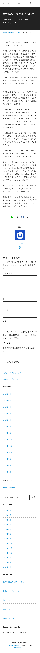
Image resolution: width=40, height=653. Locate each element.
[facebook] (22, 217)
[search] (31, 3)
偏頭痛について (8, 619)
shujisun (20, 243)
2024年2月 (7, 426)
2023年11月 (7, 446)
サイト (5, 321)
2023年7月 (7, 472)
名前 (5, 299)
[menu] (35, 3)
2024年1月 (7, 433)
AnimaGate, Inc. (20, 648)
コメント (7, 273)
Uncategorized (10, 23)
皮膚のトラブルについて (12, 591)
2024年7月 (7, 394)
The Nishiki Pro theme (14, 645)
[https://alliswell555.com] (20, 248)
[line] (12, 217)
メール (6, 310)
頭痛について (8, 609)
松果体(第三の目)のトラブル (13, 582)
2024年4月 (7, 413)
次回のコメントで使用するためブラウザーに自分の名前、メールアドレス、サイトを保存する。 (20, 335)
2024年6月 (7, 401)
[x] (17, 217)
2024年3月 (7, 420)
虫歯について (8, 600)
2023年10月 (7, 452)
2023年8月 (7, 465)
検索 (33, 497)
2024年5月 (7, 407)
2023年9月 (7, 459)
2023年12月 (7, 439)
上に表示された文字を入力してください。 (19, 349)
